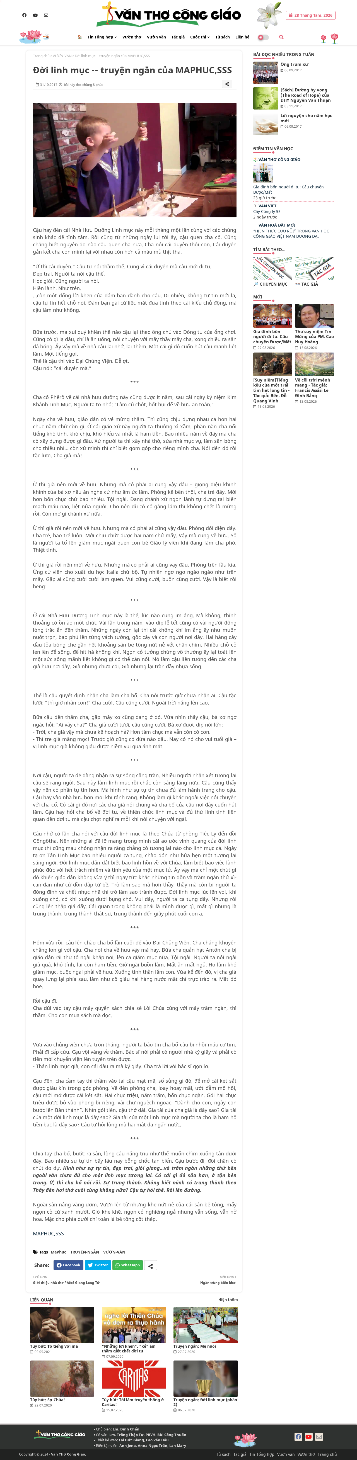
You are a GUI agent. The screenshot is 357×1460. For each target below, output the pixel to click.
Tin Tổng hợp (100, 37)
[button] (281, 37)
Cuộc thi (198, 37)
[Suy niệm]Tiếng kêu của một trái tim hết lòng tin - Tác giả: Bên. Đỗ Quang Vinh (271, 390)
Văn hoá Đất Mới (277, 225)
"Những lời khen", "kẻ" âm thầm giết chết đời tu (129, 1348)
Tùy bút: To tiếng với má (54, 1346)
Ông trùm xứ (294, 64)
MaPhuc (58, 1252)
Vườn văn (156, 37)
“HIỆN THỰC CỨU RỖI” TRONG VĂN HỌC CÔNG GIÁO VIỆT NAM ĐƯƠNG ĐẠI (291, 233)
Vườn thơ (131, 37)
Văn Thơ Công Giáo (279, 159)
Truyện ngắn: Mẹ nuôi (194, 1346)
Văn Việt (267, 205)
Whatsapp (130, 1264)
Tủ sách (222, 37)
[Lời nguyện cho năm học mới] (265, 124)
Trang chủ (41, 55)
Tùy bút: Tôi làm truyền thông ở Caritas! (133, 1402)
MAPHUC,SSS (48, 1233)
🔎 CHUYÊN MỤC (270, 284)
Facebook (71, 1264)
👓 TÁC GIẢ (306, 284)
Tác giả (178, 37)
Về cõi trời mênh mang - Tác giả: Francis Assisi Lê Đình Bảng (312, 387)
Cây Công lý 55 (267, 211)
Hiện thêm (228, 1299)
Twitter (101, 1264)
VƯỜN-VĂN (62, 55)
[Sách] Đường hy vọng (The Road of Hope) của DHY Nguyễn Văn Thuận (306, 95)
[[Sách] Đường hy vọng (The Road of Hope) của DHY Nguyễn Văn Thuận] (265, 98)
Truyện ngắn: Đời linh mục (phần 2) (205, 1402)
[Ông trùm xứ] (265, 73)
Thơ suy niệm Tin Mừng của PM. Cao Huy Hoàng (314, 336)
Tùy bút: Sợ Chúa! (47, 1399)
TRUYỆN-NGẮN (84, 1252)
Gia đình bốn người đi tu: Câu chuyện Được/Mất (272, 336)
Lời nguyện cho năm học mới (306, 118)
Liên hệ (242, 37)
